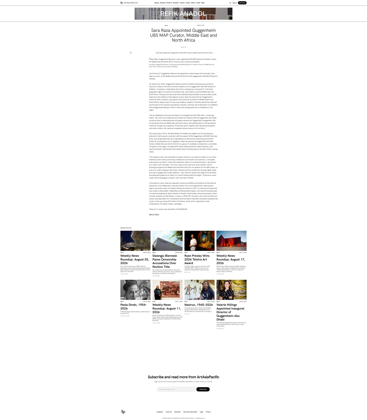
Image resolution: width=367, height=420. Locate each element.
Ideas (182, 3)
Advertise (177, 412)
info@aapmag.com (200, 418)
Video (187, 3)
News (156, 3)
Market (176, 3)
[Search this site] (230, 2)
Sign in (235, 3)
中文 (202, 3)
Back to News (154, 214)
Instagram (160, 412)
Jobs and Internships (190, 412)
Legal (201, 412)
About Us (169, 412)
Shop (198, 3)
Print (193, 3)
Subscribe (242, 3)
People (169, 3)
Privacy (208, 412)
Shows (162, 3)
